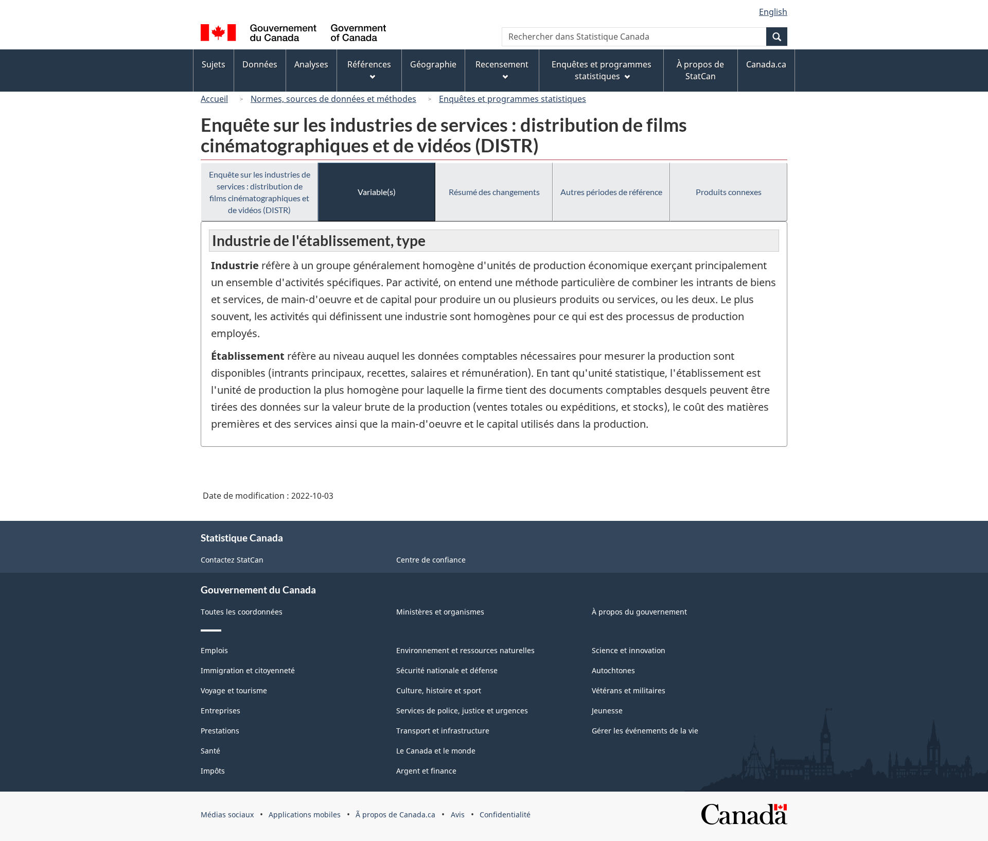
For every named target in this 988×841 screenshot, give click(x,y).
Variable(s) (377, 192)
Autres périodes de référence (611, 192)
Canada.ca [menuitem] (766, 64)
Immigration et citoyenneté (248, 670)
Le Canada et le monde (435, 751)
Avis (458, 814)
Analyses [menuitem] (311, 64)
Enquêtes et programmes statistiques (512, 98)
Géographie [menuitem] (433, 64)
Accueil (214, 98)
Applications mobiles (305, 814)
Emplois (214, 650)
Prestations (220, 730)
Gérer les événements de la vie (645, 730)
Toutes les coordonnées (242, 612)
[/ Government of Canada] (293, 34)
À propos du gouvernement (639, 612)
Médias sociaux (227, 814)
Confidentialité (505, 814)
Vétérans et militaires (628, 690)
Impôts (213, 771)
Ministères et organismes (440, 612)
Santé (210, 751)
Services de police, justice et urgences (462, 710)
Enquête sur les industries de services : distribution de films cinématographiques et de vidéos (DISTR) (259, 192)
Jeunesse (607, 710)
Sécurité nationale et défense (447, 670)
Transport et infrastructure (442, 730)
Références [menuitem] (369, 64)
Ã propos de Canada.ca (395, 814)
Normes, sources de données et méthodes (333, 98)
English (773, 11)
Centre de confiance (431, 560)
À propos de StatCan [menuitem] (700, 70)
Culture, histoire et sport (438, 690)
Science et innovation (628, 650)
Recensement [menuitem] (501, 64)
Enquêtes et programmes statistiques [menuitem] (601, 70)
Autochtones (613, 670)
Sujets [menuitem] (213, 64)
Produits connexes (729, 192)
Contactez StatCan (232, 560)
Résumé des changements (494, 192)
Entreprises (220, 710)
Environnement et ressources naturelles (465, 650)
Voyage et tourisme (234, 690)
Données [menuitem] (259, 64)
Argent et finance (426, 771)
